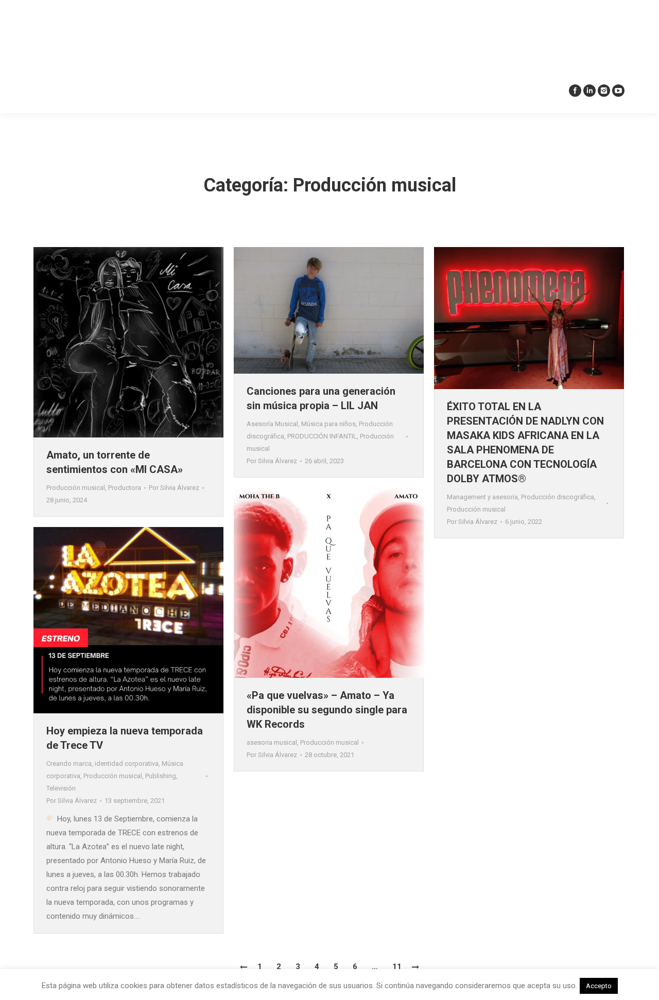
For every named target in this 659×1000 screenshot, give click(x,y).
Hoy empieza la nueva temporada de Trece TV (124, 738)
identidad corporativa (127, 763)
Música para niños (328, 424)
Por (174, 488)
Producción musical (75, 488)
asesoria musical (272, 742)
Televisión (61, 788)
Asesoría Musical (272, 424)
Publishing (160, 776)
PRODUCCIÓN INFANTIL (322, 436)
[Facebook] (575, 90)
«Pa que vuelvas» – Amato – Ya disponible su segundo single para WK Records (327, 709)
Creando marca (69, 763)
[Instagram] (604, 90)
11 (397, 966)
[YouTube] (618, 90)
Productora (124, 488)
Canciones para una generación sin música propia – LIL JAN (321, 398)
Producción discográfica (557, 497)
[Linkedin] (589, 90)
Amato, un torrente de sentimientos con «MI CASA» (114, 462)
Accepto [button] (599, 986)
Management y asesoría (482, 497)
